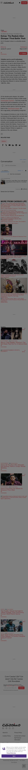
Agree (14, 756)
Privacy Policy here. (11, 753)
